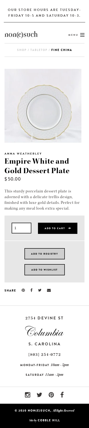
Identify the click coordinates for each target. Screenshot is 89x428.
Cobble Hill (49, 420)
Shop (22, 50)
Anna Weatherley (23, 153)
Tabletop (38, 50)
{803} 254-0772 (44, 354)
